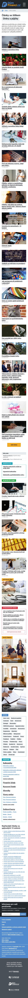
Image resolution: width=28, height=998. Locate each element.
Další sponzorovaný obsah (14, 632)
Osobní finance (7, 736)
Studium (11, 749)
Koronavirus (21, 728)
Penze (22, 736)
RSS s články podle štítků (8, 942)
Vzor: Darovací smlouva (9, 797)
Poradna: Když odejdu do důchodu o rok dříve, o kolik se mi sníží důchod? (15, 891)
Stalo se (5, 749)
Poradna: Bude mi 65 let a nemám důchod (12, 841)
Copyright (15, 946)
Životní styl (11, 754)
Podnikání (6, 739)
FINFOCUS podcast (8, 726)
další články (14, 445)
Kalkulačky (7, 763)
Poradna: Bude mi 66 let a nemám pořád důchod (14, 861)
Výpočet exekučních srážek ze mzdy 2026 (11, 775)
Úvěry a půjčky (7, 752)
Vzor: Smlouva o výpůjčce (10, 802)
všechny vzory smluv (8, 804)
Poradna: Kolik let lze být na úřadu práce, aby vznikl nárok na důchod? (15, 866)
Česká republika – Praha (9, 812)
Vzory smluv (8, 794)
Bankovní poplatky (16, 718)
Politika (19, 739)
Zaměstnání (21, 752)
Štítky (6, 10)
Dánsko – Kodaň (7, 817)
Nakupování (17, 734)
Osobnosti (16, 736)
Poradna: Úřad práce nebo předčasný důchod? (13, 863)
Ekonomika (13, 723)
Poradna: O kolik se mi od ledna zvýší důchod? (13, 878)
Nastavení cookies (7, 929)
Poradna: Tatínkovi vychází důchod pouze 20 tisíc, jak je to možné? (14, 832)
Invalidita (5, 728)
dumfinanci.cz (13, 948)
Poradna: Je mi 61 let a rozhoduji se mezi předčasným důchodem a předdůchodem (12, 857)
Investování (13, 728)
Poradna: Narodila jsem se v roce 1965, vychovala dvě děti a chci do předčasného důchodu (14, 835)
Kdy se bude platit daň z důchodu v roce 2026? (13, 842)
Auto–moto (6, 718)
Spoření (22, 747)
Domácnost (18, 721)
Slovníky (6, 791)
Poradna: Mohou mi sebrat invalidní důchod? (13, 893)
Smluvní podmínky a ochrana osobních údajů (14, 927)
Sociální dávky (15, 747)
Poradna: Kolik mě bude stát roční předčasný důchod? (13, 898)
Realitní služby (6, 459)
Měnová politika (7, 734)
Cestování (6, 721)
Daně (11, 721)
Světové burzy (9, 809)
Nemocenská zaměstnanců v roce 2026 (12, 875)
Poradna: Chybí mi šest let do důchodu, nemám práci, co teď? (14, 845)
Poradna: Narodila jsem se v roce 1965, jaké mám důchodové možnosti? (14, 872)
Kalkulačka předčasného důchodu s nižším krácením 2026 (12, 771)
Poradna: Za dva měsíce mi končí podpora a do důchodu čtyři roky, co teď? (14, 884)
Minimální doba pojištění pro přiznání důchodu (13, 859)
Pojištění (13, 739)
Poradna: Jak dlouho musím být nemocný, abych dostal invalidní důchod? (14, 881)
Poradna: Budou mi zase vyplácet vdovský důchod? (15, 895)
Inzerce (4, 922)
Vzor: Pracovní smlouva (9, 799)
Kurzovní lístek (9, 787)
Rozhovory (20, 744)
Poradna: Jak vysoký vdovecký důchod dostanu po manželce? (14, 850)
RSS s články (5, 940)
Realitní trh (12, 744)
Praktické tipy (13, 741)
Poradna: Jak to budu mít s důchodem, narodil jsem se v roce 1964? (14, 838)
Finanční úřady (9, 783)
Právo (20, 741)
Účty (17, 749)
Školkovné (6, 747)
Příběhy (5, 744)
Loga (3, 924)
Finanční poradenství (7, 455)
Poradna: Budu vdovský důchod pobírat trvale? (14, 877)
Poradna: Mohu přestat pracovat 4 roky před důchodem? (13, 869)
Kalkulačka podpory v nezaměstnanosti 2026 (9, 766)
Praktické (6, 759)
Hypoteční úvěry (19, 726)
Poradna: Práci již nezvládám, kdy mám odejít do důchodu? (14, 854)
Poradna (5, 741)
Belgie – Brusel (7, 814)
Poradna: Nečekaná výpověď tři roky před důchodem (15, 848)
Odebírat (23, 914)
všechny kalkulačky (8, 779)
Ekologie (5, 723)
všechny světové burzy (9, 819)
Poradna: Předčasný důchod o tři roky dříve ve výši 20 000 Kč (14, 888)
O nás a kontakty (6, 919)
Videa (14, 752)
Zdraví (5, 754)
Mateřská (14, 731)
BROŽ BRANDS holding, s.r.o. (15, 934)
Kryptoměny (6, 731)
